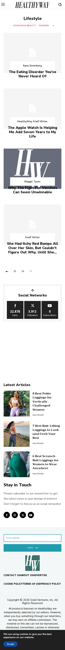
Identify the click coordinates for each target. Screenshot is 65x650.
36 (22, 271)
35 (15, 271)
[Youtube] (31, 515)
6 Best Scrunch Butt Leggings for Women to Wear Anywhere (45, 462)
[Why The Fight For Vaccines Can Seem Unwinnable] (32, 169)
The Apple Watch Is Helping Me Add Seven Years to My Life (32, 132)
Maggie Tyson (32, 181)
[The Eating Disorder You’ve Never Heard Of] (32, 53)
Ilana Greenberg (32, 65)
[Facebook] (7, 515)
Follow (32, 302)
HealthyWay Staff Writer (32, 121)
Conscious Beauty (24, 25)
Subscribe (49, 302)
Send (30, 547)
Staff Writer (32, 237)
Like (15, 302)
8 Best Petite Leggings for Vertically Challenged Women (42, 401)
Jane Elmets (38, 414)
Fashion (44, 25)
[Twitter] (23, 515)
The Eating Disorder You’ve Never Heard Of (32, 74)
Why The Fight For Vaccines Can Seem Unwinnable (32, 190)
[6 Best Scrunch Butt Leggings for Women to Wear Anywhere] (17, 464)
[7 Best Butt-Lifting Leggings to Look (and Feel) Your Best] (17, 434)
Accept (10, 644)
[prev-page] (7, 271)
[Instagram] (15, 515)
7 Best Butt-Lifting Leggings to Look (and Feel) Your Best (46, 431)
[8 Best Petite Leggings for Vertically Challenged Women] (17, 404)
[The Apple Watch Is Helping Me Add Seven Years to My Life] (32, 108)
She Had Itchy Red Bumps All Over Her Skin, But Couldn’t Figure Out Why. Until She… (32, 248)
